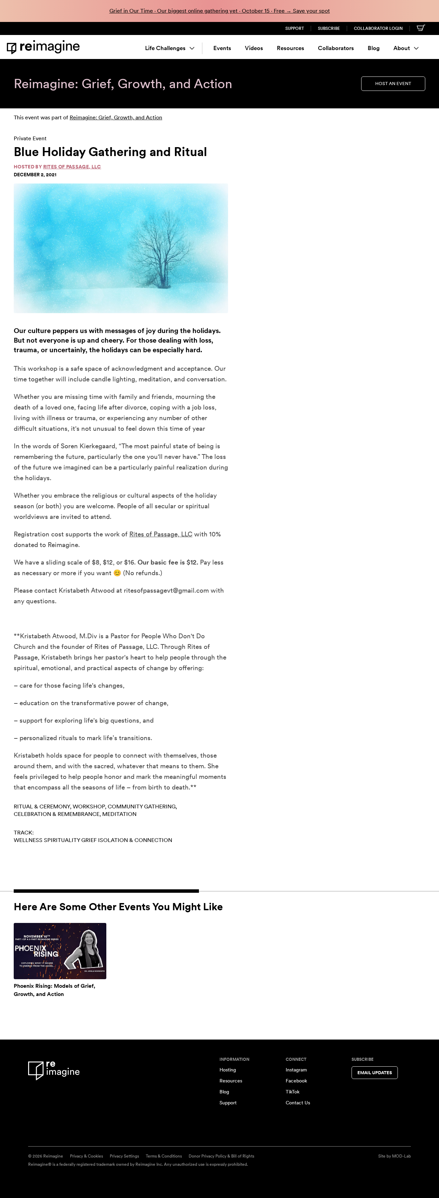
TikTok (292, 1091)
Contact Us (298, 1102)
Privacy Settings (124, 1156)
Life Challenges (165, 48)
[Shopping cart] (421, 28)
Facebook (296, 1080)
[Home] (44, 47)
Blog (374, 48)
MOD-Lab (401, 1156)
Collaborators (336, 48)
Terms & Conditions (164, 1156)
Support (294, 28)
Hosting (228, 1069)
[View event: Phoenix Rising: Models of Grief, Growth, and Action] (60, 951)
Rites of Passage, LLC (72, 166)
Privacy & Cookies (86, 1156)
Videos (254, 48)
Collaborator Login (378, 28)
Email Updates (374, 1072)
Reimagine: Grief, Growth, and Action (116, 117)
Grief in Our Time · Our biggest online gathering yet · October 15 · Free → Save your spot (219, 11)
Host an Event (393, 83)
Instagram (296, 1069)
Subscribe (329, 28)
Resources (290, 48)
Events (222, 48)
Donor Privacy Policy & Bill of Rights (221, 1156)
